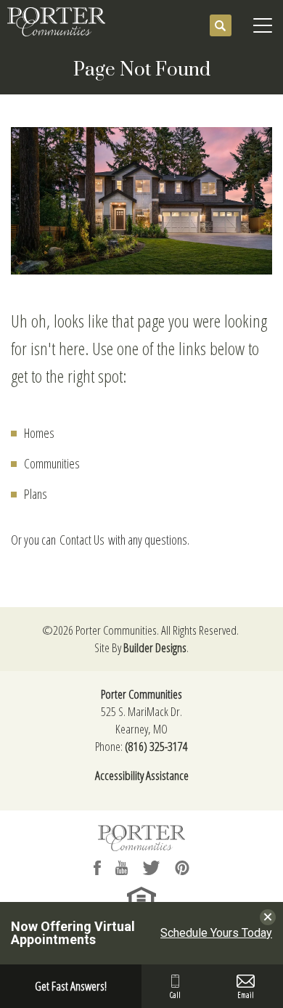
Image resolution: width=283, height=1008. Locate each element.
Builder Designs (154, 647)
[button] (220, 26)
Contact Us (82, 539)
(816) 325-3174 (156, 746)
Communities (52, 463)
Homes (39, 433)
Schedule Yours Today (216, 933)
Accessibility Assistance (142, 775)
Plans (35, 494)
